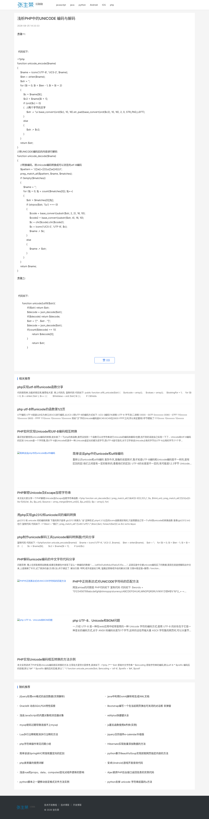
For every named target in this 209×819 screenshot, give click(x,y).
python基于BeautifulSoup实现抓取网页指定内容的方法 (137, 753)
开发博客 (77, 805)
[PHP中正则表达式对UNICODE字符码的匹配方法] (43, 595)
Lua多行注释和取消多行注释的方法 (39, 734)
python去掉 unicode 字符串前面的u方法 (129, 781)
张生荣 (56, 809)
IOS (104, 5)
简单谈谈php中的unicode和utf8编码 (98, 454)
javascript (61, 5)
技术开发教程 (50, 805)
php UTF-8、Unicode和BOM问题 (96, 620)
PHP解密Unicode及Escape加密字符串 (44, 493)
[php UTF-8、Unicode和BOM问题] (43, 634)
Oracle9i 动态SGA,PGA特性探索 (37, 705)
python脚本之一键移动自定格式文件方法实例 (44, 781)
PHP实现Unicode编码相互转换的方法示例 (46, 659)
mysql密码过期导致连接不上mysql (39, 724)
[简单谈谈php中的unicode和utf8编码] (43, 467)
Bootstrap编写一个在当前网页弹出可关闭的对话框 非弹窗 (139, 705)
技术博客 (65, 805)
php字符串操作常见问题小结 (35, 743)
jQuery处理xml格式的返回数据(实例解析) (42, 696)
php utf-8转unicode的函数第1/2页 (41, 409)
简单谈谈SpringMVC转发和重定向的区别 (42, 753)
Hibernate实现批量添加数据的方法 (126, 743)
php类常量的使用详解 (32, 762)
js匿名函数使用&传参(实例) (122, 724)
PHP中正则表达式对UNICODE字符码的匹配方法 (106, 581)
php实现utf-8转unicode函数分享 (40, 387)
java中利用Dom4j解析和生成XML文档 (128, 696)
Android (94, 5)
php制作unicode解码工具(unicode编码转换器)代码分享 (56, 537)
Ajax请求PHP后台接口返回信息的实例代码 (130, 772)
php (112, 5)
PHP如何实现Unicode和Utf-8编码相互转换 (47, 431)
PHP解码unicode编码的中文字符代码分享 (46, 559)
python (82, 5)
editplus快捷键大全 (118, 715)
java (72, 5)
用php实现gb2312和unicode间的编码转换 (46, 515)
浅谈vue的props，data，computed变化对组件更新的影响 (52, 772)
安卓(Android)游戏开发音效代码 (125, 762)
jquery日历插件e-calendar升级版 (125, 734)
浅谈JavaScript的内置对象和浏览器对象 (42, 715)
